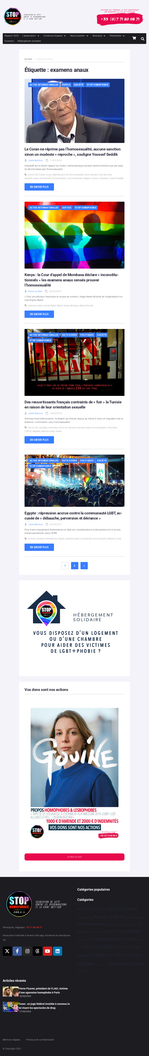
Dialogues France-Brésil (125, 924)
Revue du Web (35, 291)
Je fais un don (74, 857)
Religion (136, 947)
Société (78, 84)
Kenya (66, 305)
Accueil (28, 59)
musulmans (77, 178)
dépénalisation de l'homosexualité (68, 174)
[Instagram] (27, 951)
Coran (48, 174)
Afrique (82, 917)
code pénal (53, 427)
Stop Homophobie (97, 84)
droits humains (91, 174)
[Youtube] (47, 951)
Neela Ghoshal (86, 305)
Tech (95, 964)
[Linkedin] (57, 951)
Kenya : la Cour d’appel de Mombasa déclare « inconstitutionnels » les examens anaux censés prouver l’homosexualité (72, 280)
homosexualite (59, 178)
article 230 (33, 174)
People (66, 84)
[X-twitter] (7, 951)
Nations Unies (48, 431)
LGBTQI (28, 431)
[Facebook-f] (17, 951)
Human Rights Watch (53, 305)
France (135, 931)
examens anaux (32, 178)
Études (81, 970)
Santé (82, 955)
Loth (69, 178)
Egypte (61, 538)
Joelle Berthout (35, 160)
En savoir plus (39, 186)
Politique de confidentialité (40, 1039)
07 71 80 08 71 (34, 927)
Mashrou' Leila (114, 538)
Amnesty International (47, 538)
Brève (142, 918)
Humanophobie (106, 939)
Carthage (43, 427)
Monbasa (74, 305)
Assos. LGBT (108, 917)
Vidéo (138, 963)
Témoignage (119, 963)
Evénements (93, 932)
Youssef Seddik (116, 178)
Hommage (83, 939)
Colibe (42, 174)
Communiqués (90, 924)
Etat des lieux (105, 174)
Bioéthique (131, 917)
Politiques (87, 335)
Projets (124, 947)
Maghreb (37, 431)
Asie (90, 917)
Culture (108, 924)
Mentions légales (11, 1039)
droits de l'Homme (67, 427)
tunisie (95, 178)
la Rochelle (112, 427)
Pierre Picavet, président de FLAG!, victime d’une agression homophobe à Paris (43, 990)
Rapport (87, 178)
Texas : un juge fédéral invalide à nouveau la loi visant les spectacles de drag (44, 1005)
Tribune (103, 964)
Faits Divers (69, 335)
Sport (110, 955)
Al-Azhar (32, 538)
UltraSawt (103, 178)
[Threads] (37, 951)
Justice (66, 207)
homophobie (45, 178)
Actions (84, 909)
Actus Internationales (44, 84)
